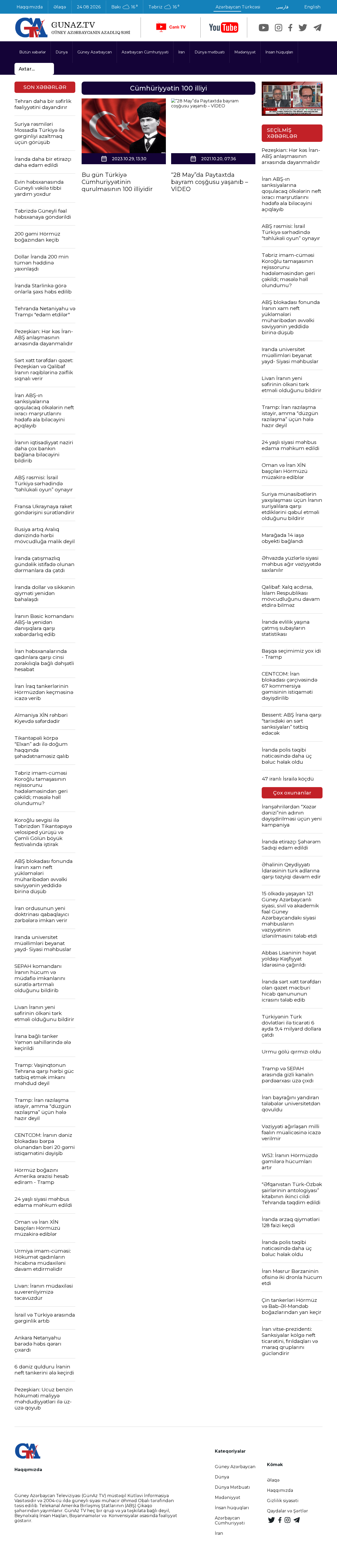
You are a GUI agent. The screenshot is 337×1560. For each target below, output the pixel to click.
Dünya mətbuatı (210, 52)
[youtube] (224, 27)
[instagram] (278, 27)
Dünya (62, 52)
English (312, 6)
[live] (170, 27)
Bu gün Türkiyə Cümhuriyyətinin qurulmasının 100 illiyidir (117, 182)
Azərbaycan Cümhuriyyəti (145, 52)
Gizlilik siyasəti (283, 1500)
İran (181, 52)
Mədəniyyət (245, 52)
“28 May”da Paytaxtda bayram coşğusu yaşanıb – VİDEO (209, 182)
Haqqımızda (30, 6)
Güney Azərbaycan (94, 52)
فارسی (282, 6)
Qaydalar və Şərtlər (287, 1510)
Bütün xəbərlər (32, 52)
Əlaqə (59, 6)
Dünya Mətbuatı (232, 1487)
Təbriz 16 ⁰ (163, 7)
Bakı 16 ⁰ (124, 7)
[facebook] (290, 27)
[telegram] (318, 27)
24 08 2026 (89, 6)
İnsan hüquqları (279, 52)
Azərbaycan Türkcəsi (238, 6)
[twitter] (303, 27)
